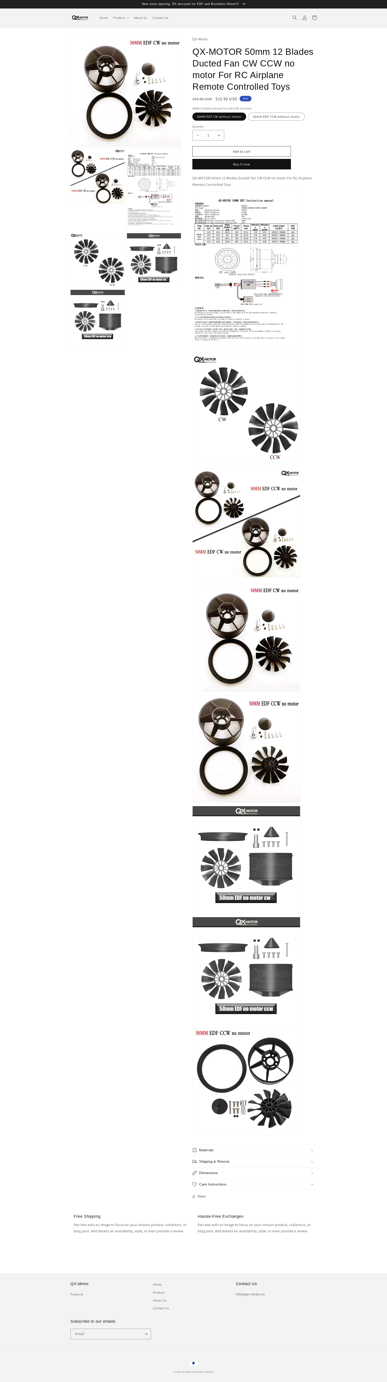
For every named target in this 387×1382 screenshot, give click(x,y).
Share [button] (202, 1196)
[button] (121, 17)
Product (159, 1292)
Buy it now (241, 164)
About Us (159, 1300)
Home (157, 1284)
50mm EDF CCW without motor (276, 117)
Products (77, 1294)
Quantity (198, 126)
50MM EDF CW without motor (219, 117)
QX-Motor (187, 1371)
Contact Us (161, 1308)
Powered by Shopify (203, 1371)
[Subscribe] (146, 1334)
